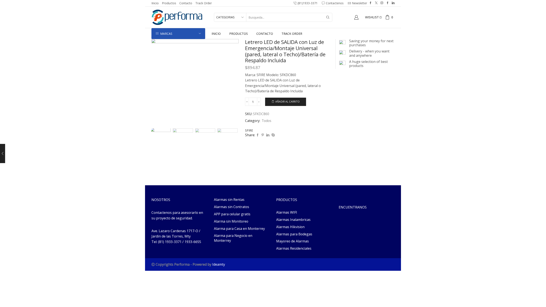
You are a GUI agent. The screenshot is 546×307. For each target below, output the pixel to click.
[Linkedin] (393, 3)
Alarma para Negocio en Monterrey (233, 238)
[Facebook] (370, 3)
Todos (266, 120)
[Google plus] (387, 3)
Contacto (185, 3)
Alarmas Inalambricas (293, 219)
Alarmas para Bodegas (294, 234)
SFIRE (249, 130)
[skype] (272, 135)
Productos (169, 3)
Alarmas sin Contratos (231, 206)
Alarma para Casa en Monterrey (239, 228)
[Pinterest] (262, 135)
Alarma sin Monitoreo (231, 221)
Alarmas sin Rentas (229, 199)
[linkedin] (267, 135)
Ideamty (218, 264)
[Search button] (328, 17)
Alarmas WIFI (286, 212)
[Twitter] (376, 3)
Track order (203, 3)
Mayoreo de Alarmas (292, 241)
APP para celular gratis (232, 214)
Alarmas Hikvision (290, 226)
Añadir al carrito (287, 101)
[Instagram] (381, 3)
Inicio (155, 3)
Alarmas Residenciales (293, 248)
